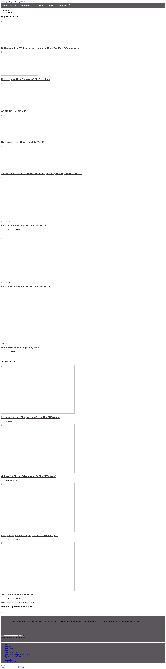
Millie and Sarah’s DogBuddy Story (20, 347)
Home (7, 10)
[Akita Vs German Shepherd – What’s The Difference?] (38, 413)
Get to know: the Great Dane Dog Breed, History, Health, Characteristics (41, 173)
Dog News (4, 343)
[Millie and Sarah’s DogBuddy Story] (17, 341)
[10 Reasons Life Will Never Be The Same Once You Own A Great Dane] (19, 44)
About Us (8, 660)
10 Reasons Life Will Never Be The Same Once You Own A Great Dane (40, 47)
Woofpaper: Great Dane (14, 110)
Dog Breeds (9, 648)
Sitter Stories (5, 221)
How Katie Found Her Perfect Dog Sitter (23, 225)
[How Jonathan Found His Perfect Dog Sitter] (17, 280)
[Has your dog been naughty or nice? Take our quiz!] (38, 531)
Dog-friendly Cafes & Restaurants (18, 654)
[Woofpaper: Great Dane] (19, 106)
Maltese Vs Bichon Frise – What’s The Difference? (28, 476)
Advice (7, 658)
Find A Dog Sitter (11, 662)
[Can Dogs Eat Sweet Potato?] (38, 590)
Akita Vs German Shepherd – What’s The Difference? (30, 417)
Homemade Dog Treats (13, 656)
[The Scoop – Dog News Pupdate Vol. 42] (19, 138)
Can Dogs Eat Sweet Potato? (17, 594)
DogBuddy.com (6, 621)
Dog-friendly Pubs (11, 650)
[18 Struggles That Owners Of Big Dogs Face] (19, 75)
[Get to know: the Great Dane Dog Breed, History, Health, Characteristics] (19, 169)
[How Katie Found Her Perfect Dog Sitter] (17, 219)
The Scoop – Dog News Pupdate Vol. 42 (22, 142)
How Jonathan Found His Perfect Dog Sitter (25, 286)
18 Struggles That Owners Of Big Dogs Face (25, 79)
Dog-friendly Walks (12, 652)
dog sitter (100, 621)
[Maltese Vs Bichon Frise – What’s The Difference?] (38, 472)
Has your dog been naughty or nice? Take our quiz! (29, 535)
